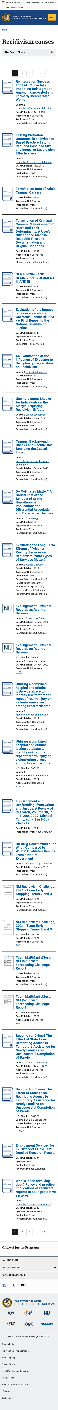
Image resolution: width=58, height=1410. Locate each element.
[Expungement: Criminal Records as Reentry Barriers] (8, 609)
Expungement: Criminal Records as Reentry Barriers (33, 609)
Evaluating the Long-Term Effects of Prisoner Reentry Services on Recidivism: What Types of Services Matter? (35, 552)
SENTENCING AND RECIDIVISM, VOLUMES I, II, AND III (35, 277)
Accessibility (8, 1344)
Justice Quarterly (34, 564)
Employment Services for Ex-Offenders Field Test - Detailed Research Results (35, 1149)
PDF (18, 945)
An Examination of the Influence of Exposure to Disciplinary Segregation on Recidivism (34, 361)
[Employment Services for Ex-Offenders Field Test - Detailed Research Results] (7, 1156)
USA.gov (6, 1391)
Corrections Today (35, 618)
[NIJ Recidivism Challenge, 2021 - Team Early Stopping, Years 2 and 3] (8, 892)
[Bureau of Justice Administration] (11, 1315)
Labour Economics (35, 414)
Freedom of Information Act (15, 1384)
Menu (52, 17)
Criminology (31, 518)
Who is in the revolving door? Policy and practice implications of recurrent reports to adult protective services (36, 1188)
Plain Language (9, 1357)
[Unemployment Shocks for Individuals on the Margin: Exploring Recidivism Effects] (7, 410)
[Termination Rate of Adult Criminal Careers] (7, 200)
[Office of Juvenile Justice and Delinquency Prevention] (11, 1326)
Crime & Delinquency (36, 372)
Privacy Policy (8, 1364)
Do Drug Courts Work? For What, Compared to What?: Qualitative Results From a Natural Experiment (36, 851)
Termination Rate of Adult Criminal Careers (35, 190)
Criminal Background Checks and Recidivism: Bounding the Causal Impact (34, 446)
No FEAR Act (8, 1378)
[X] (14, 1286)
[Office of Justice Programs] (6, 17)
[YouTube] (24, 1286)
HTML (19, 672)
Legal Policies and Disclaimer (16, 1371)
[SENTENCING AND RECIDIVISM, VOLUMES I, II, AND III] (7, 285)
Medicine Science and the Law (32, 714)
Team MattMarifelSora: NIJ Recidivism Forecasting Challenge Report (33, 963)
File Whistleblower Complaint (15, 1351)
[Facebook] (5, 1286)
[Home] (29, 17)
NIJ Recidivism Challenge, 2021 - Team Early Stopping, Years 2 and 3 (35, 890)
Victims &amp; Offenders (38, 863)
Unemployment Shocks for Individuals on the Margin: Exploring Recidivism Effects (33, 404)
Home (4, 29)
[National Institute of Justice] (47, 1315)
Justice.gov (7, 1398)
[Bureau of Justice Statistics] (29, 1317)
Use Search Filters (15, 52)
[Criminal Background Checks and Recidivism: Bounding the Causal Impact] (7, 452)
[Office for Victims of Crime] (29, 1326)
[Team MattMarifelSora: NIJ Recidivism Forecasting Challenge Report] (8, 963)
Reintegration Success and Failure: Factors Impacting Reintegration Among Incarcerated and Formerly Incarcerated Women (34, 91)
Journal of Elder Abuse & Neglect (33, 1204)
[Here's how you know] (29, 5)
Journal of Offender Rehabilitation (34, 108)
